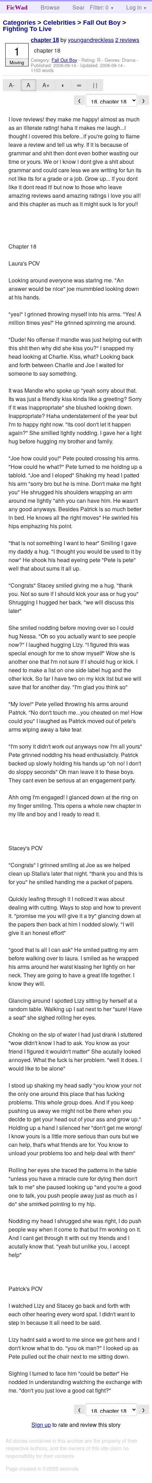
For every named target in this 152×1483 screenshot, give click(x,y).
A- (11, 85)
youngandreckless (91, 40)
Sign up (41, 1425)
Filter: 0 (99, 7)
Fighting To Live (27, 28)
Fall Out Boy (102, 22)
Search (81, 7)
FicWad (17, 7)
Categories (19, 22)
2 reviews (127, 40)
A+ (45, 85)
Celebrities (59, 22)
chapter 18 (45, 40)
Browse (50, 7)
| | (95, 85)
